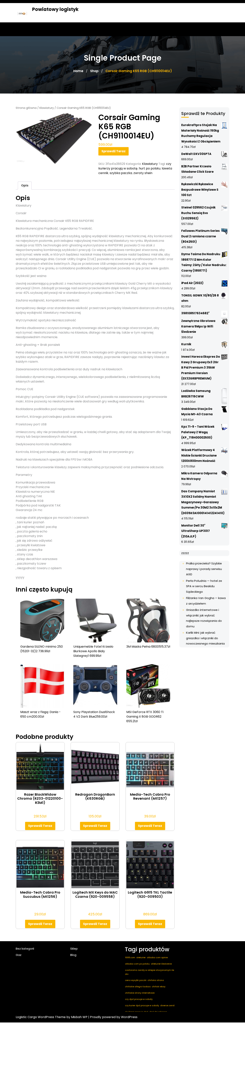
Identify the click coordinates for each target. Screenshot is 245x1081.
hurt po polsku (149, 168)
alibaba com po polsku (137, 963)
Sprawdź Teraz (113, 151)
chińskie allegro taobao (138, 986)
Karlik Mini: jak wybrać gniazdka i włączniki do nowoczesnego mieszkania (205, 638)
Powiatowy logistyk (55, 9)
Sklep (74, 949)
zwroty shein (142, 173)
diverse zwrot (167, 1005)
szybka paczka (121, 173)
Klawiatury (46, 108)
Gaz (18, 955)
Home (78, 71)
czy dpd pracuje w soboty (139, 999)
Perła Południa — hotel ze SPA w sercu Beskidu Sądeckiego (204, 586)
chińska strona (156, 980)
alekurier (141, 957)
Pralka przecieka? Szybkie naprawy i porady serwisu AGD (204, 568)
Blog (73, 955)
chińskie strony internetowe (139, 992)
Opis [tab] (24, 185)
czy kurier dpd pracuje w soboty (142, 1005)
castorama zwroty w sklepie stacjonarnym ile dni (149, 972)
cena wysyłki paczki (135, 980)
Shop (94, 71)
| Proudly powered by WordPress (112, 1017)
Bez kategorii (25, 949)
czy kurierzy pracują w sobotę (134, 166)
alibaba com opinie (157, 957)
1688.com (130, 957)
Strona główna (26, 108)
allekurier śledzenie (161, 963)
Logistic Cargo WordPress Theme (41, 1017)
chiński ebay (158, 986)
